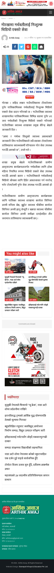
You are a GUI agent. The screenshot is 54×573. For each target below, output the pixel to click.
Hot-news (9, 272)
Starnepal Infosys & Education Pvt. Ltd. (33, 567)
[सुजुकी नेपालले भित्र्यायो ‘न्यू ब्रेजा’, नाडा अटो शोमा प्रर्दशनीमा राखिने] (15, 266)
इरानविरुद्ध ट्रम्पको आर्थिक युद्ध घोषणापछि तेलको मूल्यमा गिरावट (25, 418)
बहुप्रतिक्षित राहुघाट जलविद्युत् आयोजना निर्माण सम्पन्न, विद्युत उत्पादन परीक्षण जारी (25, 428)
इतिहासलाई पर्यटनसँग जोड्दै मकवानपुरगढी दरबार (26, 439)
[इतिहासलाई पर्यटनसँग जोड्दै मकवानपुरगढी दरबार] (39, 294)
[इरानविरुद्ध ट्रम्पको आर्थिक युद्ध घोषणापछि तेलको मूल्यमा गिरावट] (39, 266)
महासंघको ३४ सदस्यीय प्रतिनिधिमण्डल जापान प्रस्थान (27, 477)
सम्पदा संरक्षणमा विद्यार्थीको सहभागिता (23, 448)
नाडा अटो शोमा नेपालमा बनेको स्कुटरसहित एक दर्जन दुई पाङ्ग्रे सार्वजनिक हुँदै (25, 456)
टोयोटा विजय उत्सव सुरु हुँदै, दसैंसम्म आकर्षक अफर (27, 467)
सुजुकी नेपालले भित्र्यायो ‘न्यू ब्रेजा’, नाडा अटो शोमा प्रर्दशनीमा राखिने (26, 407)
